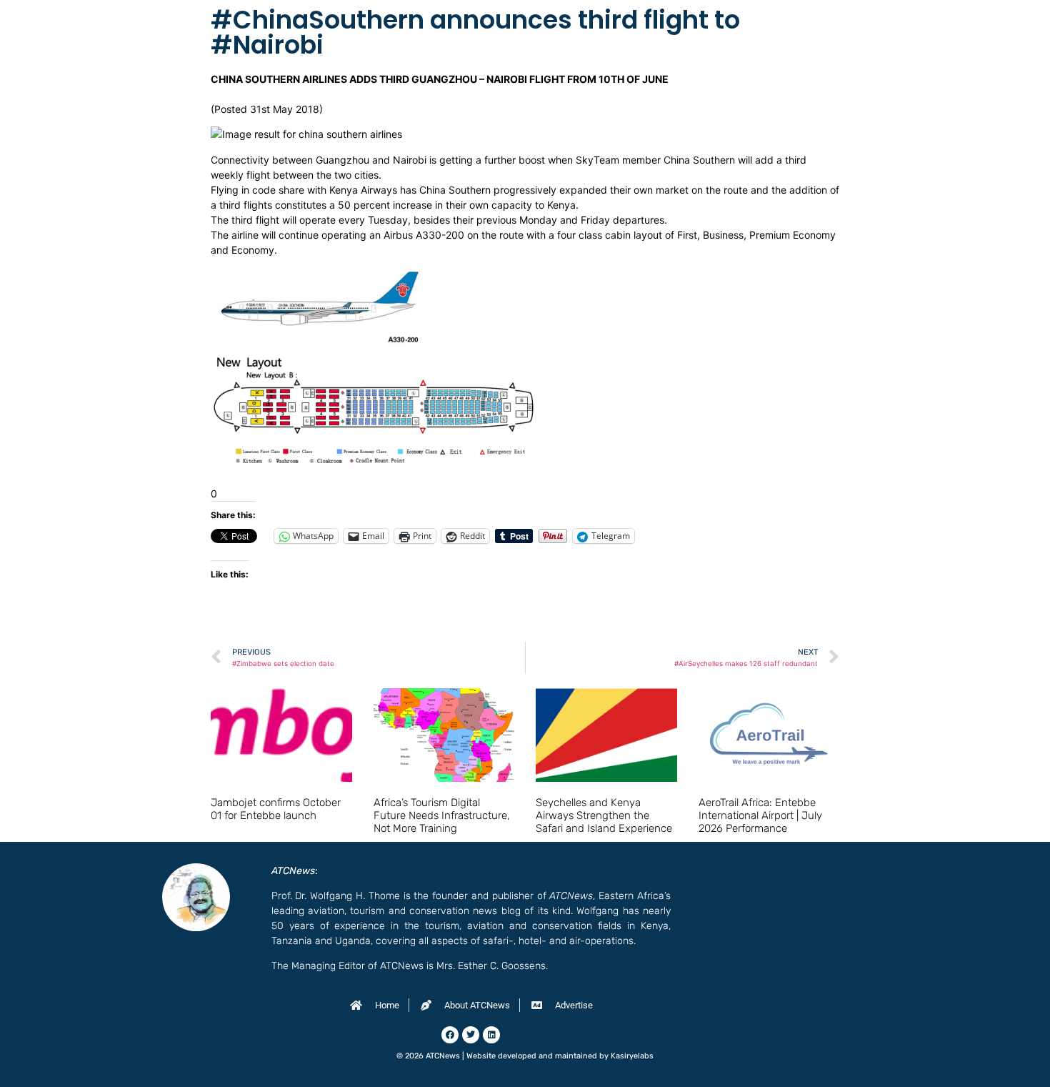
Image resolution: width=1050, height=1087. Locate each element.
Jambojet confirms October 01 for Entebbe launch (276, 809)
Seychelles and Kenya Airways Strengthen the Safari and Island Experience (604, 815)
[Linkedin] (491, 1034)
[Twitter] (470, 1034)
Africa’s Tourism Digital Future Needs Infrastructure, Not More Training (442, 815)
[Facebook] (450, 1034)
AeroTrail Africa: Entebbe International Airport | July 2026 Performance (760, 815)
